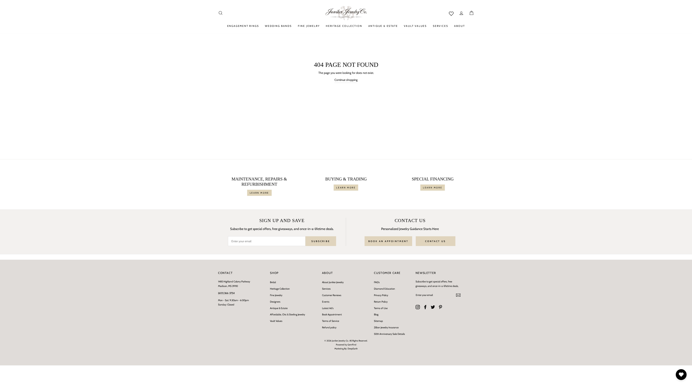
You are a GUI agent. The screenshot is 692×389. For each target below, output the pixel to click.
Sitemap (378, 320)
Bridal (273, 282)
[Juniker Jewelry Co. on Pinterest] (440, 307)
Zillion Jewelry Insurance (386, 327)
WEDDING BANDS (278, 26)
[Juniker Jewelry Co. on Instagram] (418, 307)
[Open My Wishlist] (681, 374)
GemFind (352, 344)
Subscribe (320, 241)
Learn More (259, 192)
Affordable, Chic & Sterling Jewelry (287, 314)
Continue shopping (346, 80)
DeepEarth (353, 348)
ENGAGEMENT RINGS (243, 26)
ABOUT (459, 26)
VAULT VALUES (415, 26)
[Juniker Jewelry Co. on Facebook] (425, 307)
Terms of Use (381, 308)
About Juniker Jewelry (333, 282)
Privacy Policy (381, 295)
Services (326, 288)
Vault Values (276, 320)
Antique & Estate (279, 308)
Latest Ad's (328, 308)
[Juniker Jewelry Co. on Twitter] (433, 307)
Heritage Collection (280, 288)
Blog (376, 314)
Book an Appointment (388, 241)
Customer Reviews (331, 295)
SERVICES (440, 26)
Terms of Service (330, 320)
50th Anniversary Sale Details (389, 333)
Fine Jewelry (276, 295)
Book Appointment (332, 314)
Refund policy (329, 327)
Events (325, 301)
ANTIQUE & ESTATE (383, 26)
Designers (275, 301)
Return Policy (381, 301)
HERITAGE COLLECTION (344, 26)
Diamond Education (384, 288)
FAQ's (377, 282)
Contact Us (435, 241)
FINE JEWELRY (309, 26)
